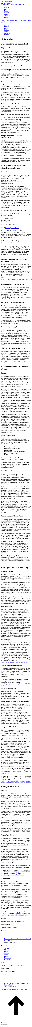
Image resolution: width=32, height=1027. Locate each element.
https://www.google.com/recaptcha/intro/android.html (16, 782)
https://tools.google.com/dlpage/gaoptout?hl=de (14, 662)
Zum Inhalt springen (6, 1)
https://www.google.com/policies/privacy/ (12, 875)
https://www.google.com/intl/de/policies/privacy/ (14, 781)
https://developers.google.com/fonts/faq (17, 871)
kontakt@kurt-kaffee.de (12, 228)
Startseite (6, 948)
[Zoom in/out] (6, 1024)
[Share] (3, 1024)
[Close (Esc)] (1, 1024)
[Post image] (7, 937)
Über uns (6, 950)
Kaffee (6, 951)
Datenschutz (7, 958)
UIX (26, 989)
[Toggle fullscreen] (5, 1024)
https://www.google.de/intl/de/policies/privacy (17, 831)
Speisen (6, 953)
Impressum (7, 959)
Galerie (6, 954)
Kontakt (6, 956)
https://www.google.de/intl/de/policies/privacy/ (14, 915)
